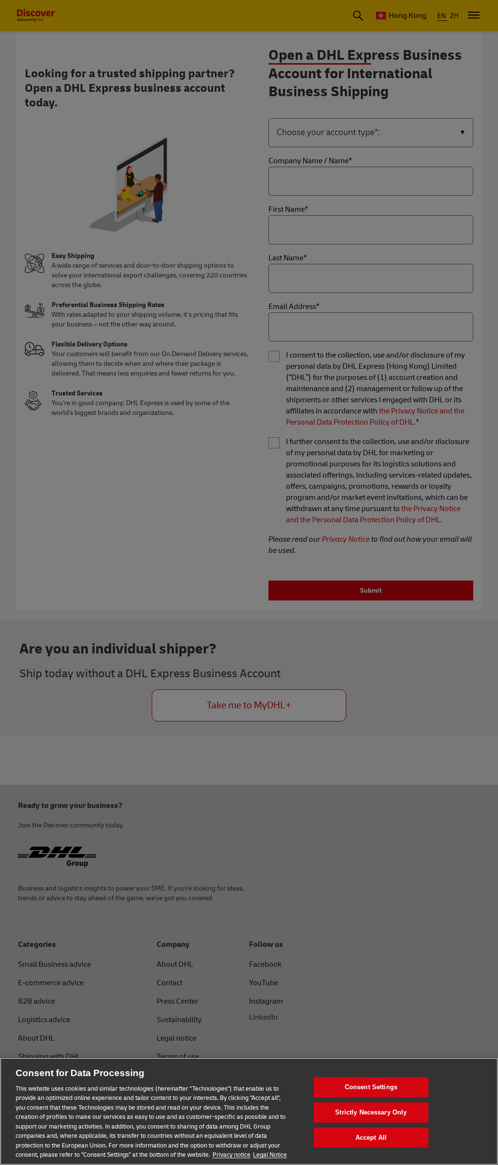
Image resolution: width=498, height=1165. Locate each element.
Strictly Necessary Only (371, 1112)
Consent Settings (371, 1087)
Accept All (371, 1137)
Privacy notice (231, 1155)
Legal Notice (270, 1155)
